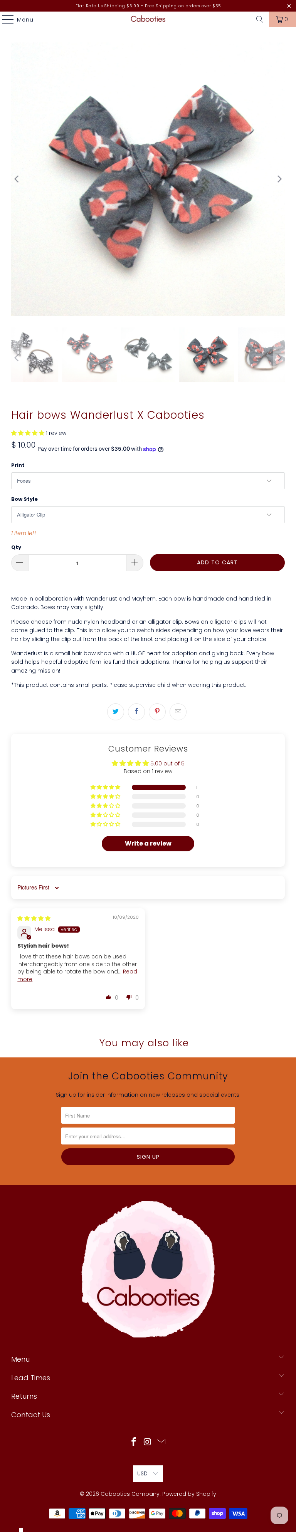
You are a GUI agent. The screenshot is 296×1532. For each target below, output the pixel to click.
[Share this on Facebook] (136, 711)
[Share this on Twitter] (115, 711)
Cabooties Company (130, 1494)
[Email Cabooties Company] (161, 1442)
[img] (33, 918)
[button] (27, 433)
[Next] (279, 179)
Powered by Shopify (189, 1494)
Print (18, 465)
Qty (16, 547)
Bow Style (24, 499)
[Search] (259, 19)
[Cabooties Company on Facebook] (134, 1442)
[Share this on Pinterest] (157, 711)
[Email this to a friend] (178, 711)
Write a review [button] (148, 843)
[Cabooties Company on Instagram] (147, 1442)
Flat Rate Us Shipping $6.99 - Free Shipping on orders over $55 (148, 6)
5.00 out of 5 (167, 763)
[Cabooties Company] (148, 19)
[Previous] (17, 179)
